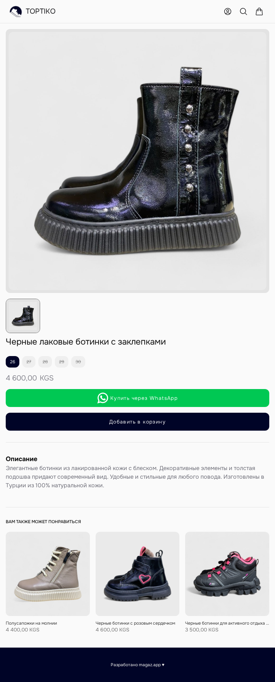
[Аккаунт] (228, 11)
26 (12, 362)
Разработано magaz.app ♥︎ (137, 665)
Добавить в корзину (137, 421)
